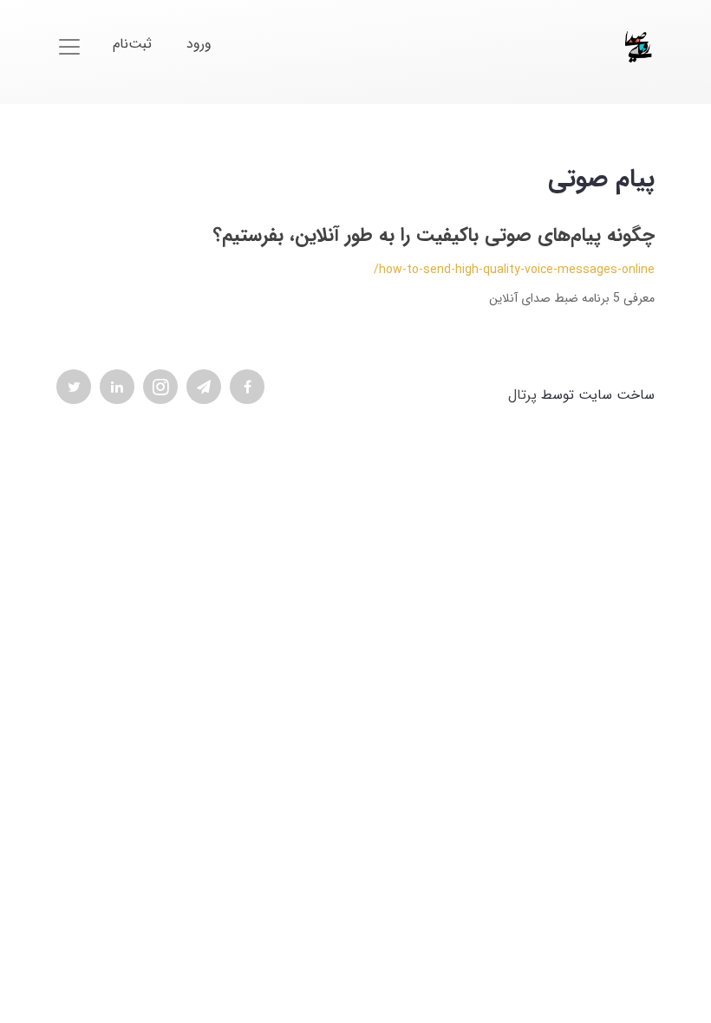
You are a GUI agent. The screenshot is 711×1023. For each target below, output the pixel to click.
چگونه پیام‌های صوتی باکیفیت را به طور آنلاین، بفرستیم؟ (434, 235)
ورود (199, 44)
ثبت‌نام (132, 44)
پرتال (522, 395)
